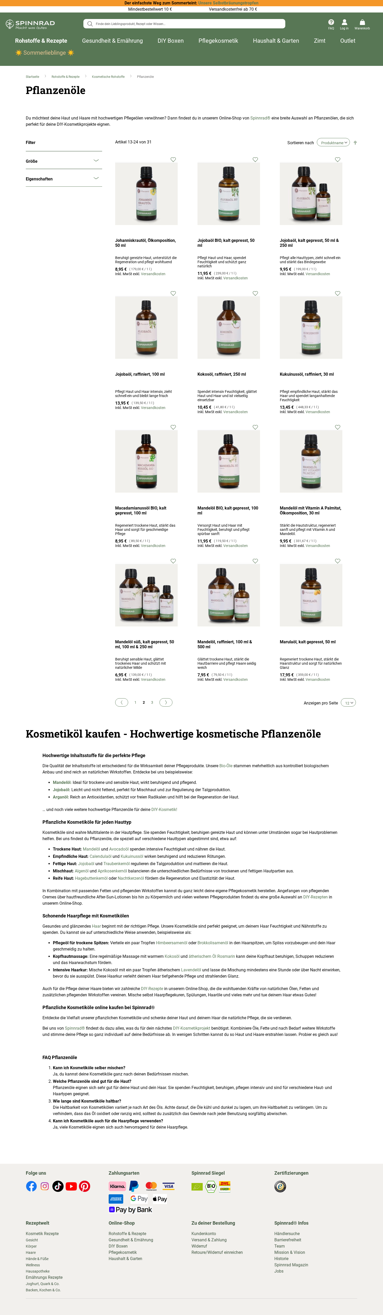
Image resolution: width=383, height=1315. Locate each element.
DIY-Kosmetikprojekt (191, 1028)
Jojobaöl (85, 863)
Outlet (347, 40)
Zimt (319, 40)
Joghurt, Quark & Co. (43, 1284)
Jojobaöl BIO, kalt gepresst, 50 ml (226, 243)
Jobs (278, 1271)
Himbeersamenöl (172, 942)
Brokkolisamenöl (212, 942)
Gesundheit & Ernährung (112, 40)
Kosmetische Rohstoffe (108, 77)
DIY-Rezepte (152, 988)
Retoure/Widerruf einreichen (217, 1252)
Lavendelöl (191, 969)
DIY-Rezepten (315, 897)
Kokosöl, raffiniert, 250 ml (221, 374)
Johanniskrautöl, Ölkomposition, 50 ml (145, 243)
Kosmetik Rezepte (42, 1233)
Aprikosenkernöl (112, 871)
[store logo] (30, 25)
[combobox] (184, 23)
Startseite (33, 77)
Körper (31, 1246)
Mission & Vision (289, 1252)
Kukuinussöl (132, 856)
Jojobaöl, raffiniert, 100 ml (140, 374)
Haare (31, 1252)
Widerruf (199, 1246)
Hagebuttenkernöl (91, 878)
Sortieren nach (300, 142)
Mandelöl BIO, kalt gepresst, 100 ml (227, 510)
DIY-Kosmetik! (164, 809)
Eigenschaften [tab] (39, 179)
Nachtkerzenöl (131, 878)
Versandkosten (153, 274)
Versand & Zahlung (209, 1239)
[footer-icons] (31, 1187)
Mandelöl (91, 849)
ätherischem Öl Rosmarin (212, 956)
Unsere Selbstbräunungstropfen (228, 3)
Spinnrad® (259, 118)
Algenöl (82, 871)
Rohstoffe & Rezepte (41, 40)
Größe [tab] (32, 161)
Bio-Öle (225, 765)
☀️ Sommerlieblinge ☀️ (44, 52)
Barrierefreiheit (287, 1239)
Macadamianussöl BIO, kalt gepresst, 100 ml (140, 510)
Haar (96, 926)
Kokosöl (172, 956)
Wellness (33, 1265)
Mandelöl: (62, 782)
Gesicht (32, 1240)
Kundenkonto (203, 1233)
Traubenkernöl (116, 863)
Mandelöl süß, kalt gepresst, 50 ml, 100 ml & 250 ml (144, 644)
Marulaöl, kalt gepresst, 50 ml (308, 641)
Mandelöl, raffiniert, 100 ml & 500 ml (224, 644)
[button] (173, 159)
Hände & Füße (37, 1259)
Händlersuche (287, 1233)
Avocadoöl (119, 849)
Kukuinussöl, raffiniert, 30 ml (307, 374)
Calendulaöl (101, 856)
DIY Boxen (171, 40)
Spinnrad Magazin (291, 1264)
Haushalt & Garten (276, 40)
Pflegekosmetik (218, 40)
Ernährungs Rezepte (44, 1277)
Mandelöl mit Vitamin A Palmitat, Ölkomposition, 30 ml (310, 510)
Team (279, 1246)
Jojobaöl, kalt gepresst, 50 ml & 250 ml (309, 243)
